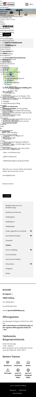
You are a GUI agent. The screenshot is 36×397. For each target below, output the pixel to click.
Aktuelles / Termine (13, 82)
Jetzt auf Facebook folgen (18, 375)
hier (5, 330)
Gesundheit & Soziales (13, 236)
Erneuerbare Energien (10, 122)
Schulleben (10, 80)
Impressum (13, 390)
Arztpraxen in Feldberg (10, 99)
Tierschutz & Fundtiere (13, 259)
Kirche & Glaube (11, 255)
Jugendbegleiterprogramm (15, 78)
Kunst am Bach (8, 112)
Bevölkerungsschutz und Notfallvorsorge (14, 207)
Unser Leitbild (14, 89)
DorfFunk (6, 137)
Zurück (7, 196)
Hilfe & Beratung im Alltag (11, 103)
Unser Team (11, 76)
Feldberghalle (10, 226)
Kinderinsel (7, 95)
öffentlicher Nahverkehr (11, 120)
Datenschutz (22, 390)
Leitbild (9, 85)
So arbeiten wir (12, 87)
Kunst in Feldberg (11, 250)
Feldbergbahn (10, 217)
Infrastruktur (10, 264)
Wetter (28, 365)
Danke (8, 273)
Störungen (7, 373)
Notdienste (8, 365)
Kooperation (11, 93)
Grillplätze (9, 269)
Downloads (18, 365)
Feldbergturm (10, 222)
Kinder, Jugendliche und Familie (16, 231)
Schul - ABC (13, 91)
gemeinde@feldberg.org (16, 310)
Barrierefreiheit (17, 393)
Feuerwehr (9, 240)
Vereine (8, 245)
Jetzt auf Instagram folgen (28, 375)
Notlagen (6, 101)
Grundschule (7, 74)
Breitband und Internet (13, 212)
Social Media (7, 139)
